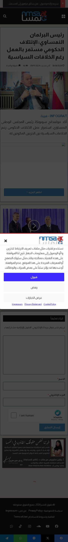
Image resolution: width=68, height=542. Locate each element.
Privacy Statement (33, 304)
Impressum (17, 304)
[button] (6, 241)
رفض (34, 287)
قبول (34, 277)
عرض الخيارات (34, 297)
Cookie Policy (49, 304)
